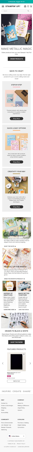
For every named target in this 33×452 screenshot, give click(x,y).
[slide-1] (14, 43)
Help (2, 400)
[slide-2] (19, 43)
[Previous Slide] (2, 365)
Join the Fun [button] (23, 309)
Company (21, 400)
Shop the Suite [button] (9, 246)
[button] (25, 6)
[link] (28, 6)
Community (5, 419)
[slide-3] (23, 43)
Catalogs (21, 419)
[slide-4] (27, 43)
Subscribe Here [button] (9, 309)
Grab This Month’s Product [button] (13, 278)
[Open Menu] (2, 6)
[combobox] (16, 10)
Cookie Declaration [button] (23, 446)
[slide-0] (10, 43)
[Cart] (31, 6)
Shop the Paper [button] (17, 342)
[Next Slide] (30, 365)
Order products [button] (16, 59)
